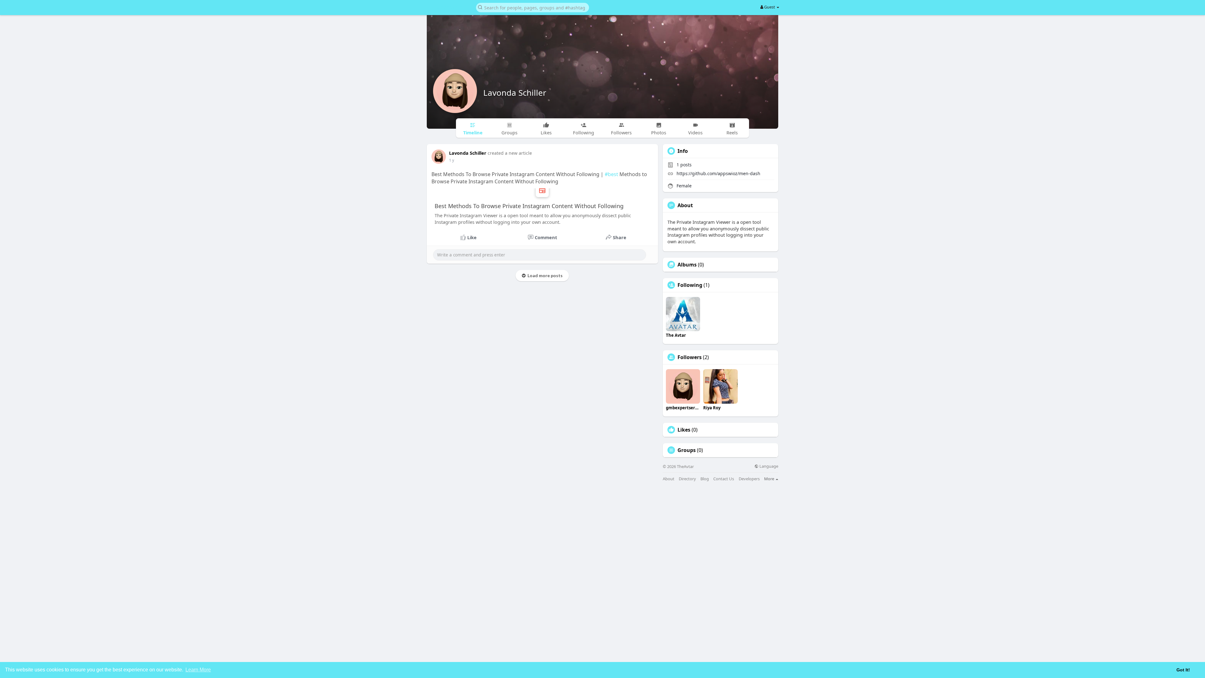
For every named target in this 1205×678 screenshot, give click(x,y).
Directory (687, 479)
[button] (532, 7)
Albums (687, 264)
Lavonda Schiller (514, 92)
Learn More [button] (198, 669)
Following (689, 285)
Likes (683, 429)
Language (768, 466)
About (668, 479)
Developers (749, 479)
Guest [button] (769, 7)
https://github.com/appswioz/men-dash (718, 173)
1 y (451, 160)
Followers (689, 357)
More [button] (769, 479)
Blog (704, 479)
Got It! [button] (1183, 669)
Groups (686, 450)
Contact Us (723, 479)
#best (611, 174)
